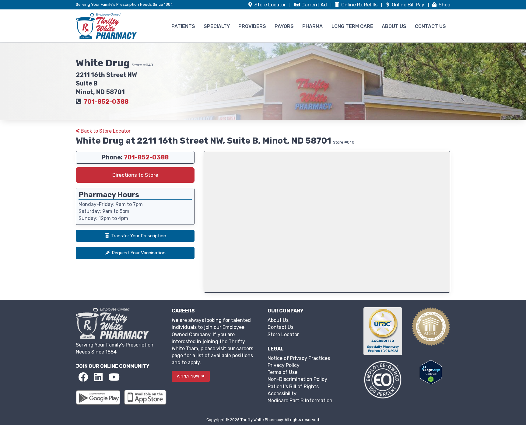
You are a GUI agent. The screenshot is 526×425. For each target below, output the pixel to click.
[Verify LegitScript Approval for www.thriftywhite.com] (431, 372)
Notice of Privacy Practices (299, 358)
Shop (443, 5)
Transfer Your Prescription (138, 236)
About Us (278, 320)
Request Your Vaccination (139, 253)
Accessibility (282, 393)
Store (269, 5)
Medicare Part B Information (300, 400)
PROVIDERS (252, 26)
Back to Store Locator (105, 131)
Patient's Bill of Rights (293, 386)
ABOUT (394, 26)
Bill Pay (409, 5)
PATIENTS (183, 26)
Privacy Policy (284, 365)
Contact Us (280, 327)
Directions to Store (135, 175)
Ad (314, 5)
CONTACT (430, 26)
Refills (360, 5)
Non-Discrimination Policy (297, 379)
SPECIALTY (217, 26)
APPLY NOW (188, 376)
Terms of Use (282, 372)
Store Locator (283, 334)
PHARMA (312, 26)
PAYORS (284, 26)
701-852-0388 (106, 101)
